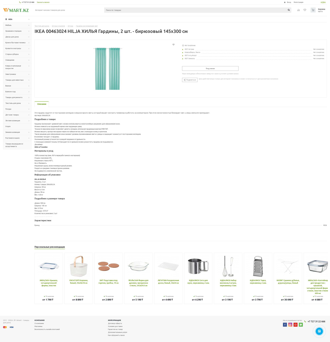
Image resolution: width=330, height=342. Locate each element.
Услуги (7, 126)
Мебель (8, 25)
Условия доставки (115, 326)
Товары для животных (14, 80)
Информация (114, 320)
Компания (39, 320)
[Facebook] (285, 325)
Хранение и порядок (13, 31)
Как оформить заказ (116, 335)
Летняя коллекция (12, 120)
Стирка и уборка (12, 54)
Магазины (38, 326)
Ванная (8, 86)
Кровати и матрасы (13, 48)
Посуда (8, 109)
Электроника (10, 74)
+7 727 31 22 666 (28, 2)
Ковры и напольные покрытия (13, 67)
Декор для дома (12, 37)
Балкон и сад (10, 91)
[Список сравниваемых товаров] (298, 10)
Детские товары (12, 115)
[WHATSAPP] (301, 325)
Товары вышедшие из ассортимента (14, 145)
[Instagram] (290, 325)
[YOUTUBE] (296, 325)
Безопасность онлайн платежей (47, 329)
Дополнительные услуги (117, 332)
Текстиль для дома (13, 103)
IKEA (10, 19)
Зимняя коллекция (12, 132)
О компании (39, 323)
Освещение (9, 60)
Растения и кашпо (12, 138)
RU (324, 2)
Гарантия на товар (115, 329)
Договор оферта (115, 323)
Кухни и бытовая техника (15, 42)
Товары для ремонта (13, 97)
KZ (322, 2)
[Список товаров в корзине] (318, 11)
